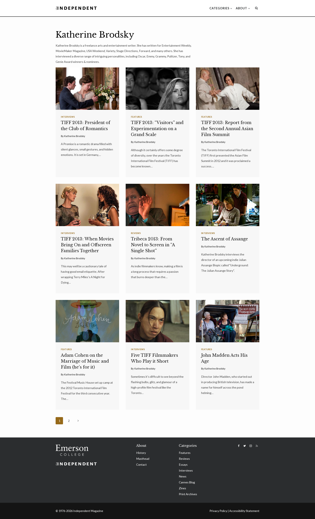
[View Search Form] (256, 8)
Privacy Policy (218, 511)
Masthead (142, 458)
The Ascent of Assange (224, 239)
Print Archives (188, 494)
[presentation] (87, 88)
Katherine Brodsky (74, 136)
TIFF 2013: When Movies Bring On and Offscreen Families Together (87, 244)
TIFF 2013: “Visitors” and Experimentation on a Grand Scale (157, 128)
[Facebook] (238, 445)
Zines (182, 488)
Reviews (136, 233)
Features (136, 117)
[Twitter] (244, 445)
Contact (141, 464)
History (141, 453)
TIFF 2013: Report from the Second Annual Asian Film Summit (227, 128)
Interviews (68, 117)
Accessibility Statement (244, 511)
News (182, 476)
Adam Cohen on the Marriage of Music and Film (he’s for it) (85, 361)
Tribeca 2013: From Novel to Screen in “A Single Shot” (153, 244)
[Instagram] (250, 445)
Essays (183, 464)
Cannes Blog (187, 482)
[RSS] (256, 445)
